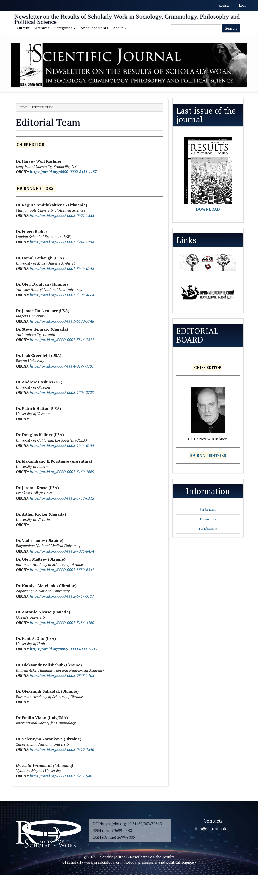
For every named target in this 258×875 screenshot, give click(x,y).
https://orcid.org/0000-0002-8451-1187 (63, 171)
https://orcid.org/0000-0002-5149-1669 (61, 471)
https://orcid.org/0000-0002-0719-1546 (62, 749)
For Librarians (208, 528)
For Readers (208, 509)
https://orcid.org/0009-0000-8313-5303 (63, 648)
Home (23, 107)
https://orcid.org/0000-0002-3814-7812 (62, 339)
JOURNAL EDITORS (207, 455)
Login (243, 5)
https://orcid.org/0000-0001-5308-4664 (62, 294)
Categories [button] (63, 27)
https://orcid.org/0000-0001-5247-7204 (62, 241)
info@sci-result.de (211, 828)
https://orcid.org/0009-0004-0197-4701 (61, 366)
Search (231, 28)
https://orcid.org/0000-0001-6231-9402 (62, 775)
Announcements (94, 27)
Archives (42, 27)
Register (225, 5)
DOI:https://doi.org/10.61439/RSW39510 (127, 823)
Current (23, 27)
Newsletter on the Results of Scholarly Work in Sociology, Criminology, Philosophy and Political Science (127, 17)
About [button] (118, 27)
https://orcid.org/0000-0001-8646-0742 (62, 268)
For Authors (208, 519)
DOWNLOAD (208, 209)
